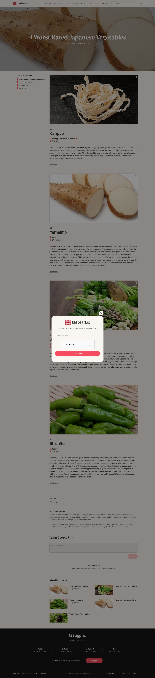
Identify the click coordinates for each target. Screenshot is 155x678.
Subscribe (77, 353)
